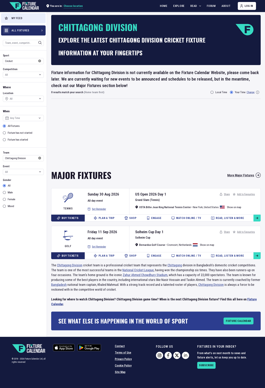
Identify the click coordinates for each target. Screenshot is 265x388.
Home (163, 6)
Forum (211, 6)
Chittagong (174, 265)
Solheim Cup (144, 232)
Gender (7, 180)
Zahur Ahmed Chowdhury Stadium (145, 275)
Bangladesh (59, 285)
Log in (249, 6)
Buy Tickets (70, 218)
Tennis (68, 208)
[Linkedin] (185, 355)
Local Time (221, 92)
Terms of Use (123, 352)
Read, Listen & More (230, 218)
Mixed (11, 206)
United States (211, 207)
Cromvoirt (172, 245)
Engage (156, 218)
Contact (120, 346)
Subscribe (206, 365)
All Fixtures (14, 126)
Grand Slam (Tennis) (147, 200)
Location (8, 93)
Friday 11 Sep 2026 (102, 232)
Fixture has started (18, 139)
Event (6, 166)
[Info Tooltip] (258, 92)
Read (193, 6)
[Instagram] (159, 355)
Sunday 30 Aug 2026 (103, 194)
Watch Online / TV (188, 218)
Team (6, 152)
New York (198, 207)
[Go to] (257, 218)
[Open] (40, 43)
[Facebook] (168, 355)
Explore (179, 6)
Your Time (240, 92)
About (226, 6)
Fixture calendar (238, 321)
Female (11, 199)
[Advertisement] (156, 137)
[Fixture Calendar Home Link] (24, 6)
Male (10, 192)
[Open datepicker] (39, 118)
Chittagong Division (69, 265)
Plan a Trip (107, 218)
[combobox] (18, 43)
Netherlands (185, 245)
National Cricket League (138, 270)
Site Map (120, 372)
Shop (132, 218)
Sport (6, 55)
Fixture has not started (20, 132)
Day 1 (162, 194)
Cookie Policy (123, 365)
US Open (141, 194)
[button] (23, 18)
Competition (10, 69)
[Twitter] (176, 355)
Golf (68, 246)
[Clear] (37, 42)
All (9, 185)
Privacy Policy (123, 359)
